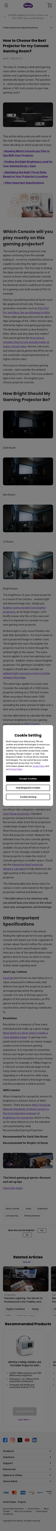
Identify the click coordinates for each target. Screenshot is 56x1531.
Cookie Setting (28, 796)
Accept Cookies (28, 778)
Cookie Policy (39, 766)
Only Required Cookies (28, 787)
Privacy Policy (16, 769)
